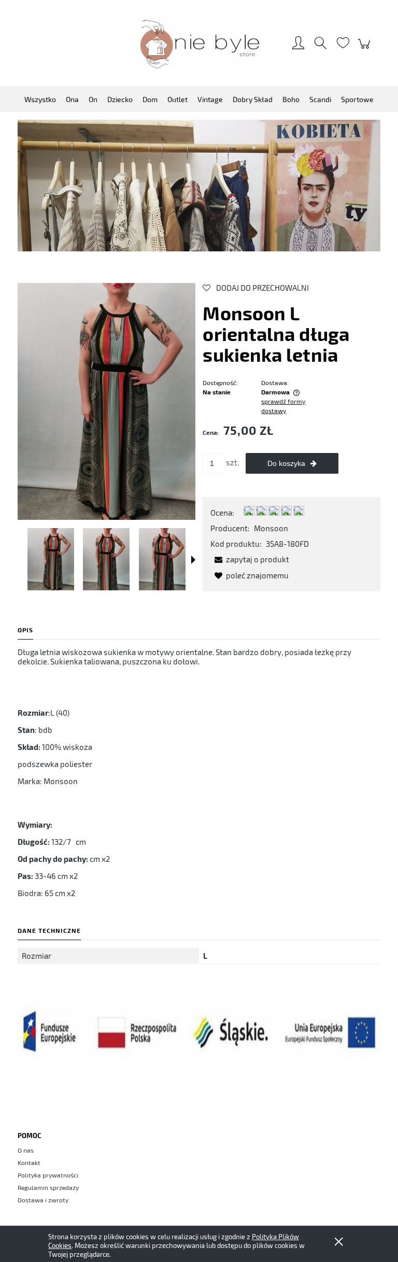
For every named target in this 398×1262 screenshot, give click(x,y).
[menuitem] (40, 99)
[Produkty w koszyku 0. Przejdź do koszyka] (366, 48)
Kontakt (29, 1162)
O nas (26, 1150)
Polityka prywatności (48, 1175)
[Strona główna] (199, 43)
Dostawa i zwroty (43, 1199)
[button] (193, 560)
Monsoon (271, 528)
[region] (199, 185)
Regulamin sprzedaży (48, 1187)
